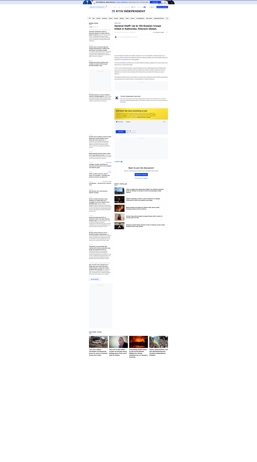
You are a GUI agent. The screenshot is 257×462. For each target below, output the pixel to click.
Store (134, 7)
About (115, 7)
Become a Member (162, 7)
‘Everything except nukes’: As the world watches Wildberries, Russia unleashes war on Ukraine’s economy (138, 353)
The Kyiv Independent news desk (128, 37)
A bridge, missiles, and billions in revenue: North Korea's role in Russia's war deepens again (100, 166)
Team (119, 7)
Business (104, 18)
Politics (98, 18)
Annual (128, 121)
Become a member (141, 174)
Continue (120, 131)
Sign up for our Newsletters (98, 7)
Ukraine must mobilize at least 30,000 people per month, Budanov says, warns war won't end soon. (100, 138)
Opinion (122, 18)
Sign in (146, 178)
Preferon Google (159, 32)
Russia (110, 18)
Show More (95, 279)
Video (127, 18)
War (93, 18)
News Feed (117, 23)
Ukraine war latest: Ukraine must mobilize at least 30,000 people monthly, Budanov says (98, 64)
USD (164, 121)
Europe (116, 18)
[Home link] (128, 11)
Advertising (127, 7)
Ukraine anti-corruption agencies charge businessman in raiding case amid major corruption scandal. (99, 48)
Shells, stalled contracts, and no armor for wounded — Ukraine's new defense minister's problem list (99, 175)
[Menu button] (89, 18)
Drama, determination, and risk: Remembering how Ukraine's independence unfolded (158, 352)
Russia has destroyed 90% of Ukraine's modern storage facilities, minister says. (99, 219)
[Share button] (166, 32)
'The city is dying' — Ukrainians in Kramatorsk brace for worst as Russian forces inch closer (98, 352)
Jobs (123, 7)
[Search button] (167, 18)
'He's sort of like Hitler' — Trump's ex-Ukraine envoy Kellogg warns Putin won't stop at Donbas (118, 352)
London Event (140, 7)
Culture (133, 18)
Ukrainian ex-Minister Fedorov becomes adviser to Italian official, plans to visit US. (99, 33)
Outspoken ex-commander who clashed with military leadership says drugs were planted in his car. (99, 248)
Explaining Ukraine (159, 18)
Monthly (120, 121)
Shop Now (155, 2)
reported (124, 59)
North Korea (108, 162)
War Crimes (149, 18)
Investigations (140, 18)
